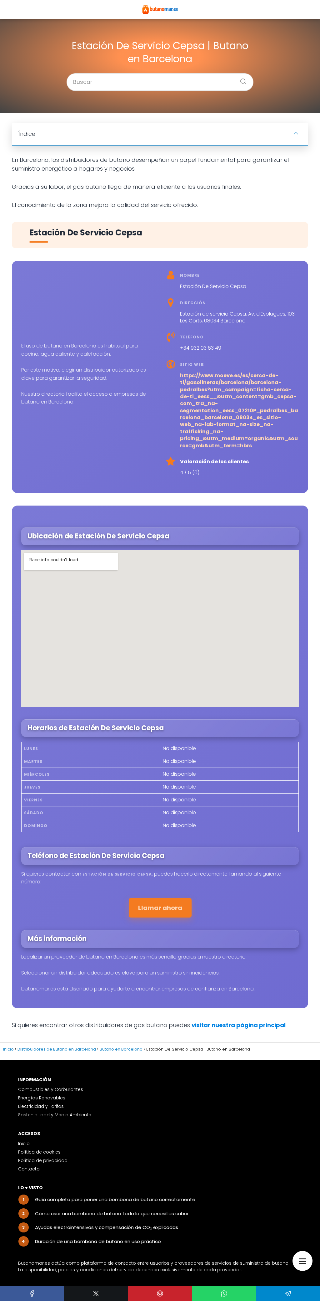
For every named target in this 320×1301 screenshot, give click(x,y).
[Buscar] (241, 79)
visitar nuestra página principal (239, 1025)
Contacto (29, 1169)
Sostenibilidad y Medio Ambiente (54, 1115)
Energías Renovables (41, 1098)
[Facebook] (32, 1293)
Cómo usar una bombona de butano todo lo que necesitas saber (112, 1213)
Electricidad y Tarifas (41, 1106)
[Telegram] (288, 1293)
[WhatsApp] (224, 1293)
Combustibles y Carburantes (50, 1089)
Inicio (24, 1143)
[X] (96, 1293)
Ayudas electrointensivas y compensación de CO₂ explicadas (106, 1227)
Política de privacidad (43, 1160)
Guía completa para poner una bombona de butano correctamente (115, 1199)
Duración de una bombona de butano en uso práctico (98, 1241)
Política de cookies (39, 1152)
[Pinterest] (160, 1293)
